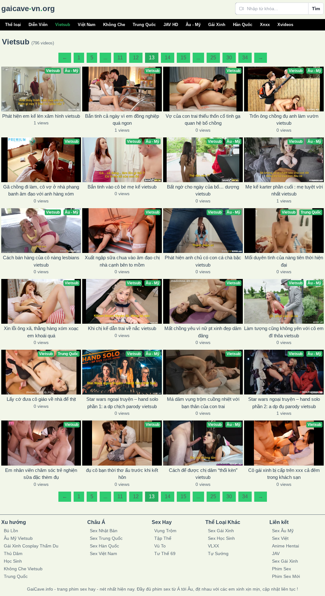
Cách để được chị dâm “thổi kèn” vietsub (203, 473)
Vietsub (62, 24)
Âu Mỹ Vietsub (18, 538)
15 (183, 57)
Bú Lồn (11, 530)
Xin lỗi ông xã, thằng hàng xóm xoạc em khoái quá (41, 332)
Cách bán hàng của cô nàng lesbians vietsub (41, 261)
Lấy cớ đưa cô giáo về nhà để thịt (41, 399)
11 (120, 57)
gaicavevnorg (28, 8)
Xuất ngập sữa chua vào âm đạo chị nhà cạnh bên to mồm (122, 261)
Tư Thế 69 (165, 553)
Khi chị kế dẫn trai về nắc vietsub (122, 328)
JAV (276, 553)
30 (229, 57)
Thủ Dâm (13, 553)
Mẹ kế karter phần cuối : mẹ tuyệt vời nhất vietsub (284, 190)
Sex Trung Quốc (106, 538)
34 (245, 57)
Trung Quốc (144, 24)
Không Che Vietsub (23, 568)
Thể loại (13, 24)
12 (136, 57)
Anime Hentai (285, 545)
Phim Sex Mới (286, 576)
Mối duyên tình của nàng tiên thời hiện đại (284, 261)
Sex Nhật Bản (103, 530)
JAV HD (170, 24)
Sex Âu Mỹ (283, 530)
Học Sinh (13, 561)
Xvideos (285, 24)
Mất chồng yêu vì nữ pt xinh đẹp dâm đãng (203, 332)
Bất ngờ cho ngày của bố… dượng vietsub (203, 190)
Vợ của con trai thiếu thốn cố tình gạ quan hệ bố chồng (203, 119)
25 (213, 57)
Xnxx (265, 24)
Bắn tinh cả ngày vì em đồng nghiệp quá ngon (122, 119)
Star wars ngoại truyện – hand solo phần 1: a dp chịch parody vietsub (122, 402)
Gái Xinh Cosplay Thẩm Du (31, 545)
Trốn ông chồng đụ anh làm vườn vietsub (283, 119)
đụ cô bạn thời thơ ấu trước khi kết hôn (122, 473)
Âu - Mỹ (193, 24)
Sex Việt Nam (103, 553)
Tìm (316, 8)
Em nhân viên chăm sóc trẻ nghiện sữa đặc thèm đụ (41, 473)
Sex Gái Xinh (221, 530)
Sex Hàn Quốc (104, 545)
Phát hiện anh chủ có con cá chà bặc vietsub (203, 261)
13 (152, 57)
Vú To (160, 545)
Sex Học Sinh (221, 538)
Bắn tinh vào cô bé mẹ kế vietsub (122, 186)
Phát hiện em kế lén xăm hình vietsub (41, 116)
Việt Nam (87, 24)
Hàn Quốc (242, 24)
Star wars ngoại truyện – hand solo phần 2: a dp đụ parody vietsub (284, 402)
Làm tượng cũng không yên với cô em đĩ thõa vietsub (284, 332)
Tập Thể (162, 538)
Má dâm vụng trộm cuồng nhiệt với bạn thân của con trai (203, 402)
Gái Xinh (216, 24)
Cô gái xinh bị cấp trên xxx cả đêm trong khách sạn (284, 473)
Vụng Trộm (165, 530)
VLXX (213, 545)
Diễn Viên (38, 24)
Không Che (114, 24)
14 (167, 57)
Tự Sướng (218, 553)
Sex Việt (280, 538)
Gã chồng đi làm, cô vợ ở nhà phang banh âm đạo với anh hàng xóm (41, 190)
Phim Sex (281, 568)
